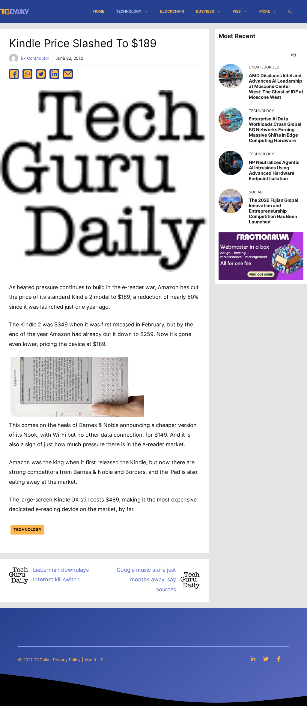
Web (237, 11)
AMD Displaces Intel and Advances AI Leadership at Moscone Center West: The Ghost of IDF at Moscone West (276, 86)
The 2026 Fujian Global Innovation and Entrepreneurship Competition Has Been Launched (273, 211)
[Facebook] (279, 659)
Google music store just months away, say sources (146, 579)
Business (205, 11)
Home (98, 11)
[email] (68, 74)
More (264, 11)
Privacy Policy (67, 659)
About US (94, 659)
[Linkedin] (253, 659)
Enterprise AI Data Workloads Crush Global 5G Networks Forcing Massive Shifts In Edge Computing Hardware (275, 129)
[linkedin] (54, 74)
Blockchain (172, 11)
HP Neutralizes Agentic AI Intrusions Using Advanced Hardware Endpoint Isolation (274, 170)
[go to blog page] (294, 55)
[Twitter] (266, 659)
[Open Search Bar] (290, 11)
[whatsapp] (27, 74)
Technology (129, 11)
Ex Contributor (35, 58)
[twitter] (41, 74)
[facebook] (14, 74)
